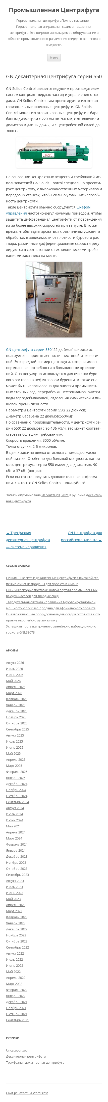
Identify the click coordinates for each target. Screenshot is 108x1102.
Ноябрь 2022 (16, 935)
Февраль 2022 (16, 989)
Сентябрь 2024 (17, 802)
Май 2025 (13, 753)
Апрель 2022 (15, 977)
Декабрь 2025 (16, 711)
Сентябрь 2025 (17, 729)
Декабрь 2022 (16, 929)
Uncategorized (17, 1050)
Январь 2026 (15, 705)
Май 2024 (13, 826)
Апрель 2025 (15, 759)
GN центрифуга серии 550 (28, 349)
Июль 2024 (14, 814)
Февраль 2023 (16, 917)
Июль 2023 (14, 886)
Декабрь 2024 (16, 783)
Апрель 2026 (15, 687)
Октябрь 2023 (16, 868)
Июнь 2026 (14, 674)
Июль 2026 (14, 668)
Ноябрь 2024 (16, 790)
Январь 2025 (15, 777)
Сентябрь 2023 (17, 874)
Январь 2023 (15, 923)
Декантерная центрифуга (26, 1056)
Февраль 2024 (16, 844)
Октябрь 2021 (16, 1014)
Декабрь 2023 (16, 856)
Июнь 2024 (14, 820)
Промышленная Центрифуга (54, 10)
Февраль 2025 (16, 771)
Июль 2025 (14, 741)
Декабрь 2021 (16, 1002)
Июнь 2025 (14, 747)
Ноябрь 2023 (16, 862)
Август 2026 (15, 662)
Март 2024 (14, 838)
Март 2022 (14, 983)
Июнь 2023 (14, 892)
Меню (54, 57)
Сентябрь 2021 (17, 1020)
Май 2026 (13, 680)
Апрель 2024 (15, 832)
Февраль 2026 (16, 699)
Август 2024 (15, 808)
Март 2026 (14, 693)
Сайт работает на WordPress (27, 1093)
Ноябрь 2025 (16, 717)
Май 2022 (13, 971)
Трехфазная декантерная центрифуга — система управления (28, 539)
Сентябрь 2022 (17, 947)
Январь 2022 (15, 995)
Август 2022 (15, 953)
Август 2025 (15, 735)
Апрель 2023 (15, 905)
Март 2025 (14, 765)
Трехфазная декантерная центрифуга (35, 1062)
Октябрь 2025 (16, 723)
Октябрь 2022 (16, 941)
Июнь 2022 (14, 965)
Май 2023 (13, 899)
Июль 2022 (14, 959)
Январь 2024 (15, 850)
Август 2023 (15, 880)
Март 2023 (14, 911)
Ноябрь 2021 (16, 1008)
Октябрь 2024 (16, 796)
